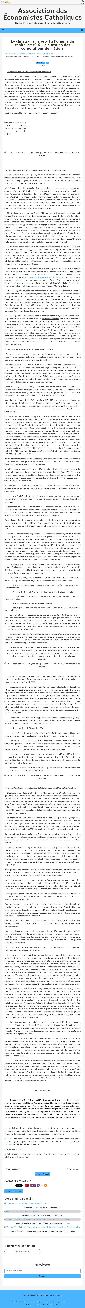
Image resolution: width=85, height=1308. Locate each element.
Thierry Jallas (23, 1302)
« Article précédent (12, 1169)
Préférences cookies (53, 1305)
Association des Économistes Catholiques (42, 14)
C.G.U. (71, 1302)
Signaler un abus (62, 1302)
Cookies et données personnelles (35, 1305)
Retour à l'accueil (42, 1174)
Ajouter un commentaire (22, 1251)
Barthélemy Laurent (44, 54)
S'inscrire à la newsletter (14, 1191)
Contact (52, 1302)
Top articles (45, 1302)
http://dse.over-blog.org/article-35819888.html (44, 277)
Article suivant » (74, 1169)
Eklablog (58, 1296)
